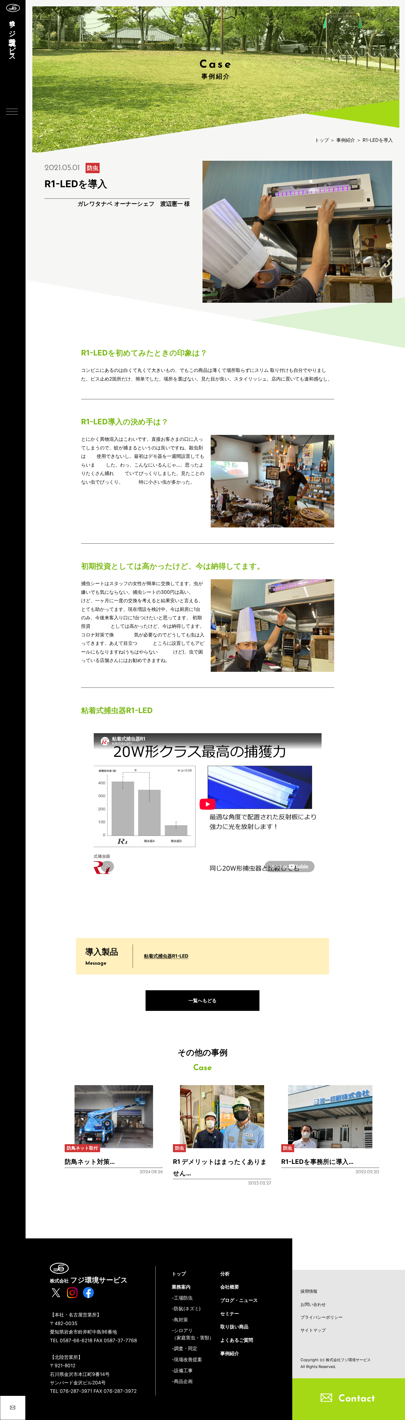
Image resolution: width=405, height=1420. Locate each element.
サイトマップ (313, 1330)
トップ (322, 140)
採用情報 (308, 1291)
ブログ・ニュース (239, 1300)
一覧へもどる (202, 1000)
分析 (225, 1274)
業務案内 (181, 1287)
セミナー (229, 1313)
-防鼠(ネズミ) (186, 1309)
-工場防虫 (182, 1298)
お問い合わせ (313, 1304)
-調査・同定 (184, 1348)
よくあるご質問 (236, 1340)
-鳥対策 (180, 1320)
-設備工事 (182, 1370)
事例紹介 (345, 140)
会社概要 (229, 1287)
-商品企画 (182, 1381)
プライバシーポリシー (321, 1317)
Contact (356, 1399)
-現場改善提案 (187, 1359)
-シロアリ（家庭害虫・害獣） (193, 1333)
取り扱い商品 (234, 1327)
